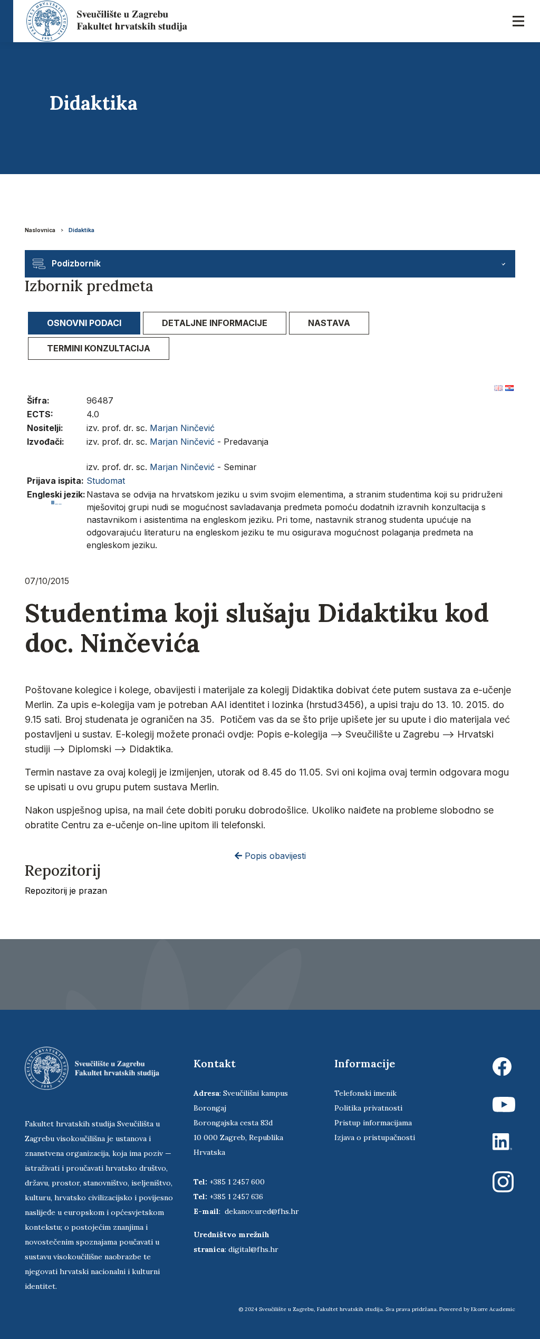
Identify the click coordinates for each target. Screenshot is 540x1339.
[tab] (84, 323)
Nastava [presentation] (329, 323)
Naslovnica (40, 230)
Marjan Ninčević (182, 428)
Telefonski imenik (365, 1093)
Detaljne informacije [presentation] (214, 323)
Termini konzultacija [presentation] (98, 348)
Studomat (105, 480)
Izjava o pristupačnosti (374, 1137)
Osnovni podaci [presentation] (84, 323)
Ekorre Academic (493, 1309)
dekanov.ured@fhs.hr (262, 1211)
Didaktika (81, 230)
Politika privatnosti (368, 1108)
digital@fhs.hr (253, 1249)
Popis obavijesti (274, 855)
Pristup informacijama (373, 1122)
